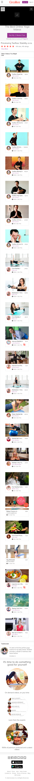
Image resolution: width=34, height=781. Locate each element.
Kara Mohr (15, 634)
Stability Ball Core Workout (17, 438)
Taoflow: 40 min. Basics (17, 123)
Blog (29, 773)
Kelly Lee (14, 270)
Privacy (14, 773)
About (9, 771)
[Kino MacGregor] (8, 463)
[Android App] (17, 767)
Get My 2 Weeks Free (17, 35)
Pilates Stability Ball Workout (17, 414)
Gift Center (17, 775)
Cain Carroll (15, 76)
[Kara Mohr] (8, 633)
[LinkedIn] (15, 757)
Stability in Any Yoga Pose (17, 462)
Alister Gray (15, 488)
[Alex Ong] (8, 536)
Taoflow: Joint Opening (17, 98)
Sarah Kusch (15, 367)
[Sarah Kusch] (8, 366)
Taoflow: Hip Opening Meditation (17, 195)
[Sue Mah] (8, 585)
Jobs (17, 771)
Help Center (23, 771)
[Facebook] (12, 757)
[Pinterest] (21, 757)
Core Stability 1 (16, 268)
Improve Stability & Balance (17, 341)
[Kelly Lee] (8, 269)
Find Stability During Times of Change (17, 487)
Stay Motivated (10, 560)
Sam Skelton (15, 440)
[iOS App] (17, 762)
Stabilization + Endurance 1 (17, 390)
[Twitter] (25, 757)
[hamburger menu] (2, 2)
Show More (4, 49)
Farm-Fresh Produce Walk (17, 535)
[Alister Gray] (8, 488)
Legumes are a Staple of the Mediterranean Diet (17, 584)
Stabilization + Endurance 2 (17, 293)
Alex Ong (14, 537)
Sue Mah (14, 586)
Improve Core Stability (17, 365)
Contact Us (8, 773)
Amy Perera (15, 416)
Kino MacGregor (16, 464)
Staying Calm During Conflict (17, 608)
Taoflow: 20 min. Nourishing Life (17, 220)
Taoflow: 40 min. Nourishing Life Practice (17, 244)
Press (13, 771)
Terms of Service (22, 773)
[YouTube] (18, 757)
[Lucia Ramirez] (8, 342)
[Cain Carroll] (8, 75)
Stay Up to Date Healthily (17, 632)
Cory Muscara (16, 610)
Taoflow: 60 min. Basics (17, 147)
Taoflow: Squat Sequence (17, 74)
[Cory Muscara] (8, 609)
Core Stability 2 (16, 317)
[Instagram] (9, 757)
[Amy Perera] (8, 415)
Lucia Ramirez (16, 343)
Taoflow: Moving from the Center (17, 171)
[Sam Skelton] (8, 439)
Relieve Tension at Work (12, 511)
